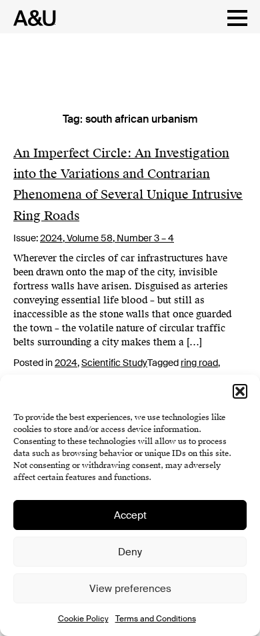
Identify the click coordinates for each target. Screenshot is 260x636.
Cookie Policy (83, 618)
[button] (240, 391)
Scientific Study (114, 363)
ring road (199, 363)
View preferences (130, 588)
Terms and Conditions (155, 618)
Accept (130, 515)
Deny (130, 552)
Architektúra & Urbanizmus (31, 18)
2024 (66, 363)
